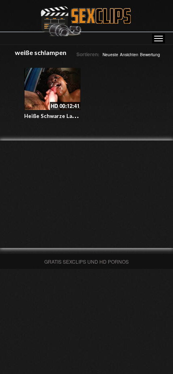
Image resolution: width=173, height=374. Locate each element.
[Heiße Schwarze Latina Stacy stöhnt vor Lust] (52, 89)
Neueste (110, 54)
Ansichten (129, 54)
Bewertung (150, 54)
